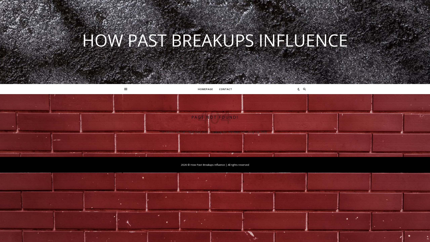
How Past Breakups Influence (215, 40)
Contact (225, 89)
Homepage (205, 89)
